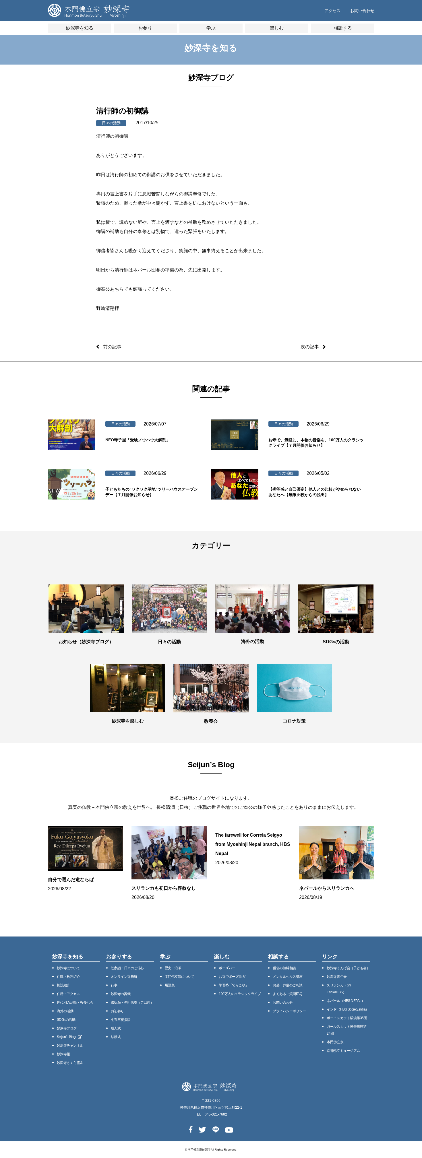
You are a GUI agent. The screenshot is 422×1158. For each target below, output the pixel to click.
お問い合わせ (362, 10)
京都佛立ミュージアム (343, 1051)
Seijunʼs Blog (66, 1037)
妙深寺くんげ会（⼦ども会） (348, 968)
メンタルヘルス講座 (288, 977)
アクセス (332, 10)
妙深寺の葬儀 (121, 994)
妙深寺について (68, 968)
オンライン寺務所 (124, 977)
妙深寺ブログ (67, 1028)
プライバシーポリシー (289, 1011)
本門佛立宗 (335, 1042)
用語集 (170, 985)
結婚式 (116, 1037)
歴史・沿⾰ (173, 968)
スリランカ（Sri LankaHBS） (339, 988)
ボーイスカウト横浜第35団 (347, 1018)
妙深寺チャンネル (70, 1046)
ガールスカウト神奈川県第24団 (346, 1030)
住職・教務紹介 (68, 977)
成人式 (116, 1028)
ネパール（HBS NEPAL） (346, 1001)
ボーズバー (227, 968)
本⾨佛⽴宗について (180, 977)
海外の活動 (65, 1011)
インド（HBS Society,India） (348, 1009)
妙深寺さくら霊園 (70, 1063)
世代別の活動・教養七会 (75, 1002)
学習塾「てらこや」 (234, 985)
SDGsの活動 (66, 1020)
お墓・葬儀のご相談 (288, 985)
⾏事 (114, 985)
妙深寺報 (63, 1054)
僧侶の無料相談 (284, 968)
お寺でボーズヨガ (232, 977)
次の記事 (310, 346)
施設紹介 (63, 985)
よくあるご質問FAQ (287, 994)
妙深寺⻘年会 (336, 977)
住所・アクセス (68, 994)
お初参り (117, 1011)
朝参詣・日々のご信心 (127, 968)
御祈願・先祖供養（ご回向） (132, 1002)
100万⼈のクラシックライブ (240, 994)
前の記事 (112, 346)
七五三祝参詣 (121, 1020)
